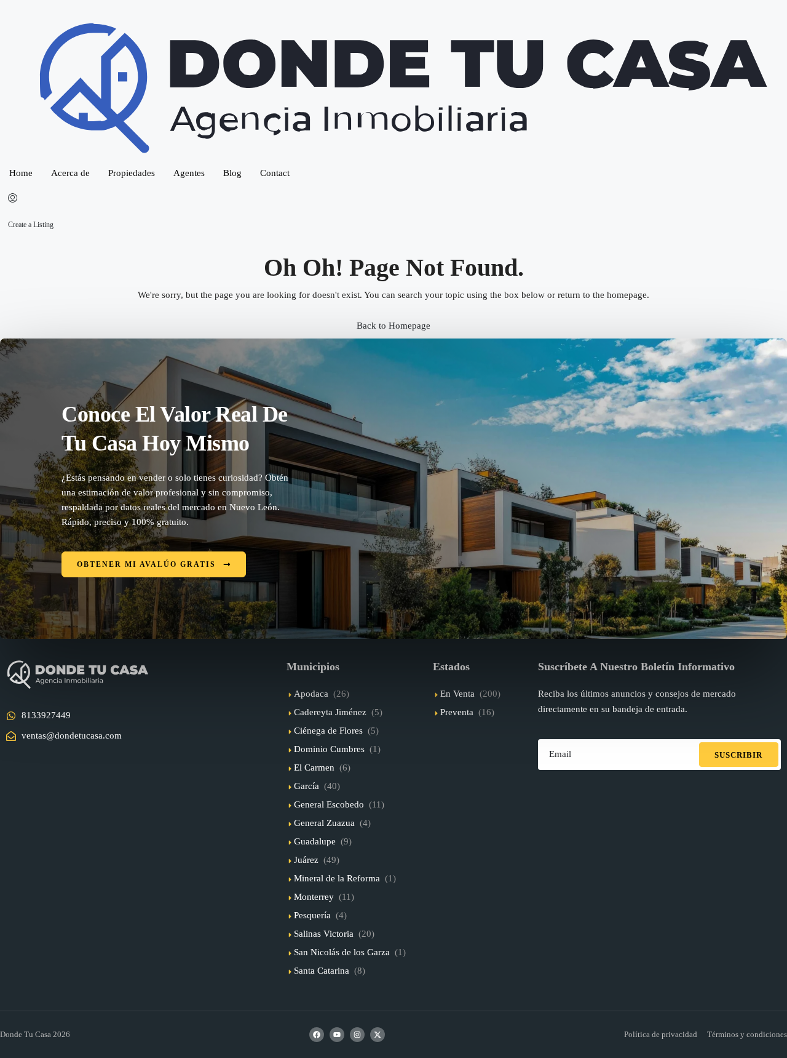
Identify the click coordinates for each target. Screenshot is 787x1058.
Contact (275, 173)
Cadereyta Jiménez (330, 712)
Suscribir (738, 754)
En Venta (457, 694)
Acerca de (70, 173)
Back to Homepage (393, 326)
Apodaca (311, 694)
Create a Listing (30, 224)
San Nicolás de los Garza (342, 952)
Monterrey (314, 897)
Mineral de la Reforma (337, 878)
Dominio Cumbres (329, 749)
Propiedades (131, 173)
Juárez (306, 860)
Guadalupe (315, 841)
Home (21, 173)
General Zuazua (324, 823)
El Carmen (314, 767)
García (306, 786)
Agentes (189, 173)
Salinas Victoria (324, 934)
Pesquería (312, 915)
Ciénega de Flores (328, 730)
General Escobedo (329, 804)
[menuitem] (12, 199)
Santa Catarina (321, 971)
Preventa (456, 712)
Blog (232, 173)
